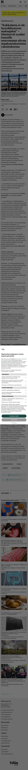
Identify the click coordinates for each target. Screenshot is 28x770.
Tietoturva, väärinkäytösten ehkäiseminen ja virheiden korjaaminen (12, 399)
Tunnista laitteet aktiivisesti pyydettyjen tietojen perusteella (11, 393)
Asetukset (14, 420)
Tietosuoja (14, 423)
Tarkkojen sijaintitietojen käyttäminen (11, 390)
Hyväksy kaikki (14, 416)
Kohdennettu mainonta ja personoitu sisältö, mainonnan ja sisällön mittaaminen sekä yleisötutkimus (12, 381)
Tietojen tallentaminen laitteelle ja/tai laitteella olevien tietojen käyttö (11, 377)
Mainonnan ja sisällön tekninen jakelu (11, 402)
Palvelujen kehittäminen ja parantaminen (12, 385)
